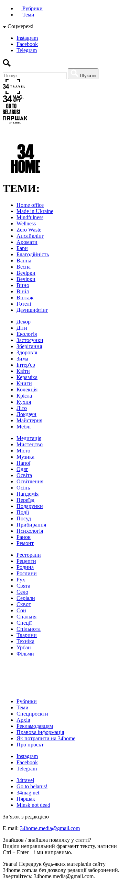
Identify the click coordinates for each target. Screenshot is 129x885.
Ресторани (29, 555)
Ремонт (25, 543)
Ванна (24, 260)
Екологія (27, 334)
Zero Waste (29, 230)
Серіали (26, 598)
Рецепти (26, 561)
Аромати (27, 242)
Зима (22, 359)
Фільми (25, 654)
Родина (25, 567)
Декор (24, 321)
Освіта (24, 475)
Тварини (27, 635)
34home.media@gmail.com (50, 828)
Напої (23, 463)
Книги (24, 383)
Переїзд (25, 500)
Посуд (24, 518)
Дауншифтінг (32, 310)
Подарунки (30, 506)
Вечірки (26, 279)
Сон (21, 610)
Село (22, 592)
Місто (23, 450)
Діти (22, 328)
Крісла (24, 396)
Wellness (26, 223)
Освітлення (30, 481)
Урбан (24, 647)
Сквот (24, 604)
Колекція (27, 389)
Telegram (27, 50)
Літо (22, 408)
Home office (30, 205)
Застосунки (30, 340)
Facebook (27, 44)
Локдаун (26, 414)
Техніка (25, 641)
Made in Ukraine (35, 211)
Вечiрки (26, 273)
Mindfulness (30, 217)
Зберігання (29, 346)
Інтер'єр (26, 365)
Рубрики (32, 8)
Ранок (24, 537)
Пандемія (28, 494)
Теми (27, 14)
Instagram (27, 38)
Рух (21, 579)
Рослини (27, 573)
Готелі (24, 304)
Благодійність (33, 254)
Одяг (22, 469)
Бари (22, 248)
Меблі (24, 426)
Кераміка (27, 377)
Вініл (23, 291)
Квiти (23, 371)
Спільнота (29, 629)
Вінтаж (25, 297)
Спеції (24, 623)
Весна (24, 267)
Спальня (26, 617)
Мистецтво (30, 444)
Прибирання (31, 525)
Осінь (23, 488)
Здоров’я (27, 352)
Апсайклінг (30, 236)
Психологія (30, 531)
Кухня (24, 402)
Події (23, 512)
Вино (23, 285)
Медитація (29, 438)
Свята (23, 586)
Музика (25, 457)
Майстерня (29, 420)
